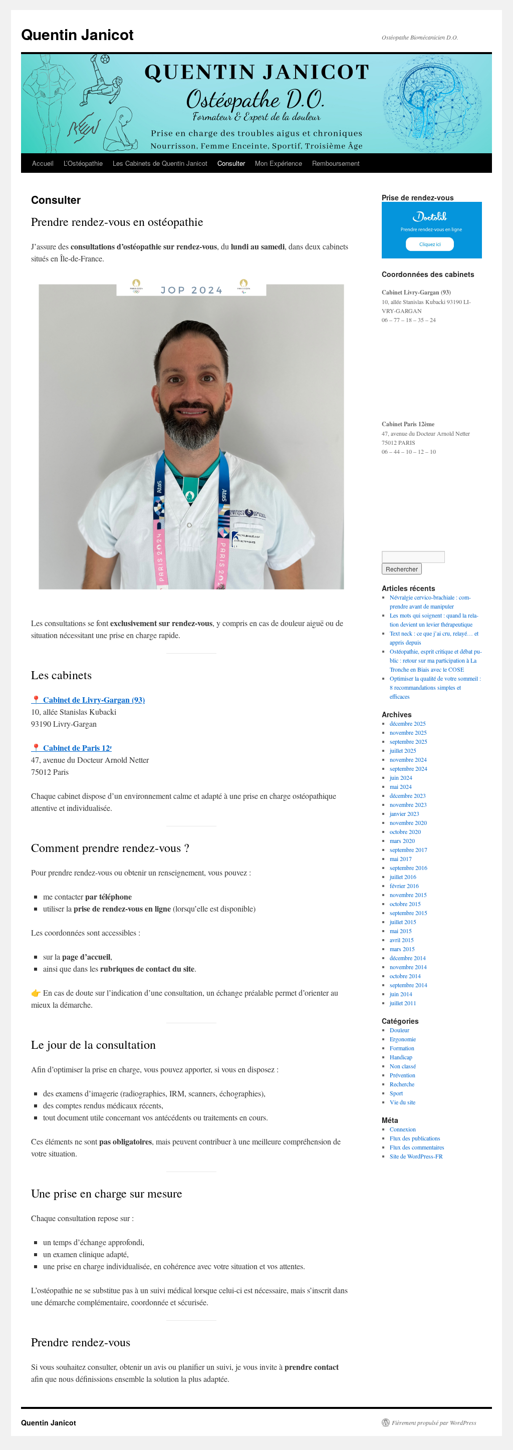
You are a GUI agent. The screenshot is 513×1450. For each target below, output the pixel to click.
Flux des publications (415, 1138)
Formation (402, 1048)
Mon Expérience (278, 163)
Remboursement (336, 163)
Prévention (402, 1075)
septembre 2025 (408, 741)
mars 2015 (402, 949)
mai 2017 (401, 858)
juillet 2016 (403, 877)
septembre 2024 (408, 768)
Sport (396, 1093)
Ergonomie (403, 1039)
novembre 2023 (408, 804)
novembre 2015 (408, 895)
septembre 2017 (408, 849)
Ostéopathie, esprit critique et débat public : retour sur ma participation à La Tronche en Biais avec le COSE (436, 660)
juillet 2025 (403, 750)
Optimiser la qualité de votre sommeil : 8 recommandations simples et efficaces (435, 687)
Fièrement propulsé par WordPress (434, 1422)
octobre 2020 (405, 831)
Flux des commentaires (417, 1147)
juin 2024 (401, 777)
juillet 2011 (403, 1003)
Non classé (403, 1066)
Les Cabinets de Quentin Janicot (160, 163)
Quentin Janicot (77, 34)
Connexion (403, 1129)
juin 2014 (401, 994)
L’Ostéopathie (83, 163)
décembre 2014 (408, 958)
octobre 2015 (405, 904)
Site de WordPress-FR (416, 1156)
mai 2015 (401, 931)
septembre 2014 (408, 985)
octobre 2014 (405, 976)
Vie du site (402, 1102)
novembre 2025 (408, 732)
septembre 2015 (408, 913)
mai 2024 (401, 786)
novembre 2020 (408, 822)
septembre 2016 (408, 867)
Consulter (231, 163)
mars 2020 (402, 840)
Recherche (402, 1084)
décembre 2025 (408, 723)
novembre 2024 (408, 759)
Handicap (401, 1057)
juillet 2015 (403, 922)
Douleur (399, 1030)
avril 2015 (402, 940)
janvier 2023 (404, 813)
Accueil (43, 163)
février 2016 (404, 886)
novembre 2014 (408, 967)
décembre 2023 (408, 795)
